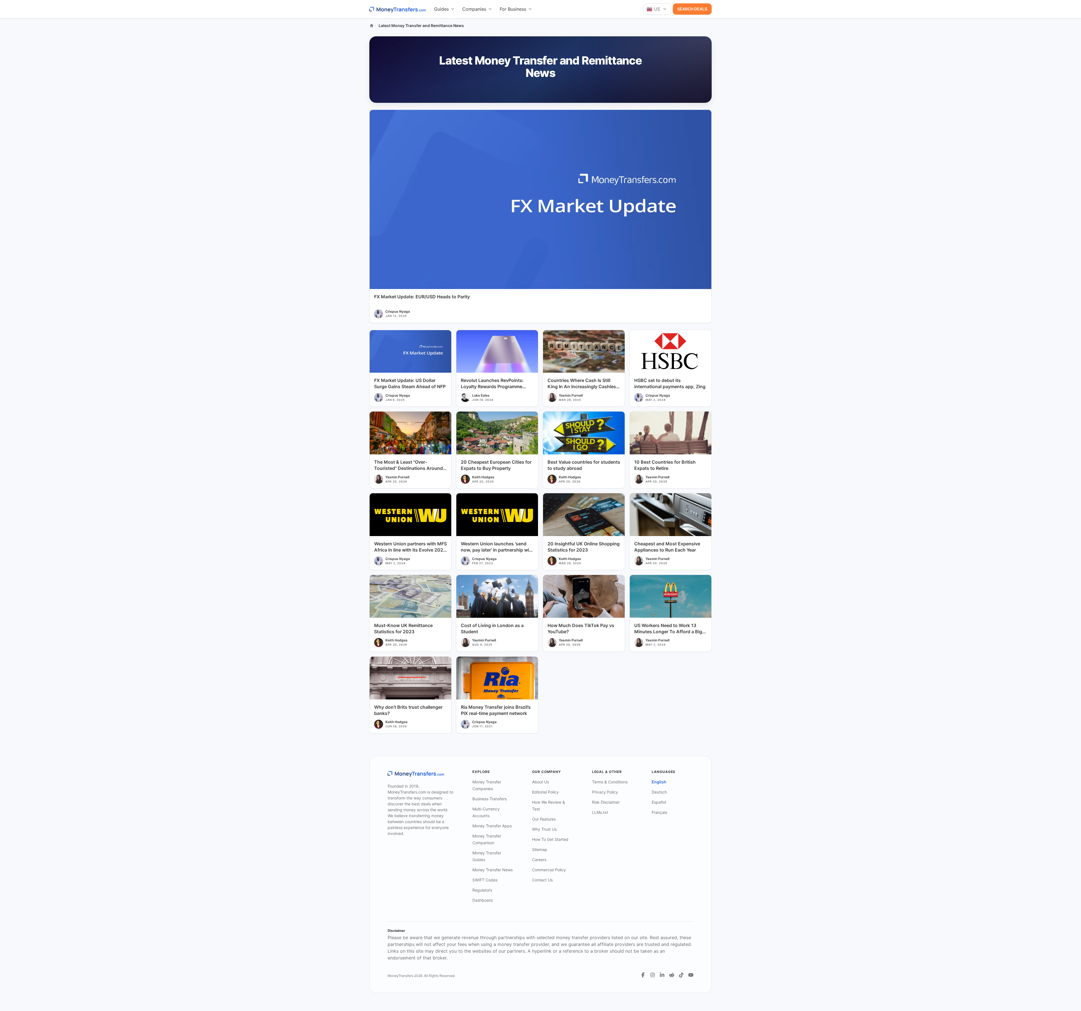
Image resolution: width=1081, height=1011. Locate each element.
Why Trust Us (544, 829)
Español (659, 802)
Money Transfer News (492, 869)
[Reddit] (671, 974)
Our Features (544, 819)
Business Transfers (489, 798)
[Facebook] (643, 974)
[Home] (371, 25)
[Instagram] (652, 974)
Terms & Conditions (609, 781)
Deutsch (659, 792)
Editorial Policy (545, 792)
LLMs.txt (600, 812)
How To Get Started (550, 839)
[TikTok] (681, 974)
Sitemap (539, 849)
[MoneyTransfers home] (397, 9)
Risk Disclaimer (606, 802)
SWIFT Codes (484, 879)
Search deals (692, 8)
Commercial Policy (549, 869)
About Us (540, 781)
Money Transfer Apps (492, 825)
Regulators (482, 890)
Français (659, 812)
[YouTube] (690, 974)
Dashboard (482, 900)
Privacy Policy (605, 792)
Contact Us (542, 879)
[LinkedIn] (662, 974)
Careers (539, 859)
